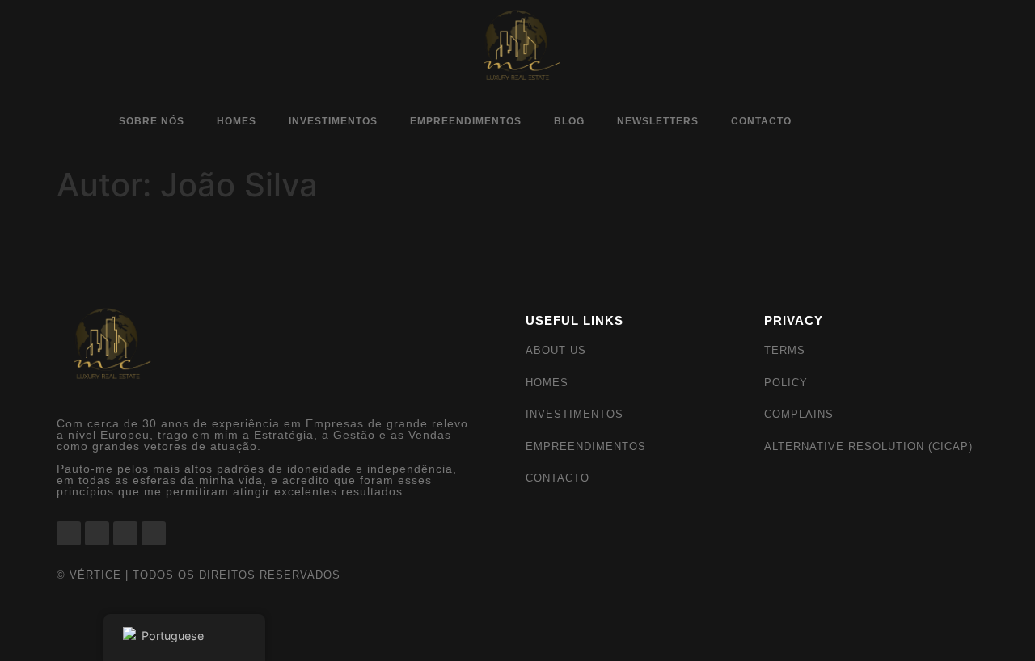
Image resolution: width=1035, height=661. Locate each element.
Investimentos (333, 121)
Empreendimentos (466, 121)
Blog (569, 121)
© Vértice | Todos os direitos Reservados (198, 575)
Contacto (761, 121)
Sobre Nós (151, 121)
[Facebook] (836, 123)
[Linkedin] (893, 123)
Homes (236, 121)
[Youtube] (921, 123)
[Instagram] (864, 123)
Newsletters (658, 121)
